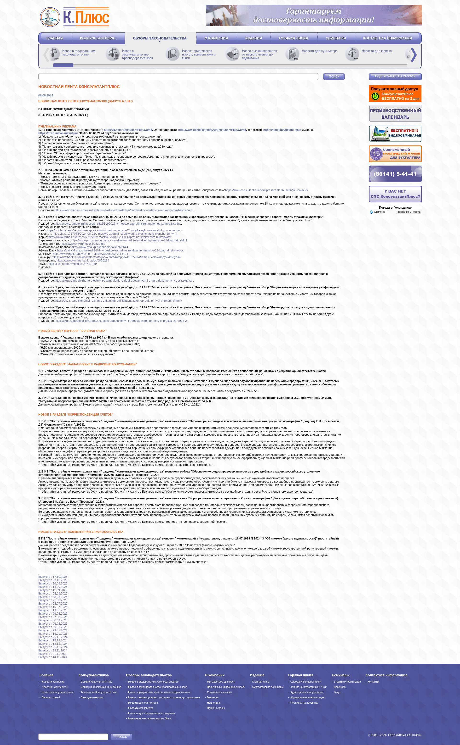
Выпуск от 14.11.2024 (52, 657)
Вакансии (212, 697)
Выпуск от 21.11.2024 (52, 654)
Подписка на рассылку (304, 702)
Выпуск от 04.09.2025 (53, 593)
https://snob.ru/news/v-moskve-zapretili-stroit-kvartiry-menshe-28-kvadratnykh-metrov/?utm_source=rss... (115, 230)
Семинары (336, 38)
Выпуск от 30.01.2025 (53, 627)
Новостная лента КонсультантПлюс (150, 718)
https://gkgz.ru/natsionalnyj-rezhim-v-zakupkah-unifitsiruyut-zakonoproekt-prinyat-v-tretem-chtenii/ (118, 300)
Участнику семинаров (347, 681)
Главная (54, 38)
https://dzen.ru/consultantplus (58, 133)
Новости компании (53, 681)
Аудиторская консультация (306, 692)
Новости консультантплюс (58, 692)
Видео (337, 692)
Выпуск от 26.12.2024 (53, 637)
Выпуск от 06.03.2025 (53, 620)
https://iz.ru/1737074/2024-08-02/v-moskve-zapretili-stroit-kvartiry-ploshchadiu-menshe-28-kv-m (115, 233)
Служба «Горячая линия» (305, 681)
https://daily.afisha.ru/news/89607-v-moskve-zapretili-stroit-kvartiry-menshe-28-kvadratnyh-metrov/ (120, 250)
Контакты (373, 681)
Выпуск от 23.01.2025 (53, 630)
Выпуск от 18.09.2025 (53, 587)
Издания (253, 38)
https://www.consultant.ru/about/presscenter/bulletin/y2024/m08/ (266, 190)
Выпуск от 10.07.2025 (53, 607)
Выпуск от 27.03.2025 (53, 617)
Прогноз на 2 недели (408, 211)
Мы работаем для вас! (220, 681)
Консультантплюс (97, 38)
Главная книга (260, 681)
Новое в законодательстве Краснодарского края (197, 54)
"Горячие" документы (55, 686)
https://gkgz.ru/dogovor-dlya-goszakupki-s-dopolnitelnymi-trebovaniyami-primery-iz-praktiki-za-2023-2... (122, 320)
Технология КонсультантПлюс (99, 692)
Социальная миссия (219, 692)
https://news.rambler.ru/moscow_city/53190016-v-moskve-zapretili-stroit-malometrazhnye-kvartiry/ (118, 223)
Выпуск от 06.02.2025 (53, 623)
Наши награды (216, 707)
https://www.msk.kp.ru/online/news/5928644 (99, 247)
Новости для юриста (140, 707)
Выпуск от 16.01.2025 (53, 633)
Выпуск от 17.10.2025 (53, 576)
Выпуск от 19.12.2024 (53, 640)
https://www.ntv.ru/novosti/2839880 (83, 243)
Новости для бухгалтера (143, 702)
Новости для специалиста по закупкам (151, 713)
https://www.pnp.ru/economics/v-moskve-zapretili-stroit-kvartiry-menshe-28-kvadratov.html (129, 240)
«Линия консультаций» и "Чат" (308, 686)
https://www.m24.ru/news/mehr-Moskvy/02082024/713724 (90, 254)
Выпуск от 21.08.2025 (53, 600)
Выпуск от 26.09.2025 (53, 583)
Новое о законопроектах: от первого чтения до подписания (320, 54)
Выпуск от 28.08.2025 (53, 597)
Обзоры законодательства (159, 38)
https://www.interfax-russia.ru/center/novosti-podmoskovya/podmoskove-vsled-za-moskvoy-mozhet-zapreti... (124, 210)
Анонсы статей (51, 697)
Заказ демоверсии (92, 697)
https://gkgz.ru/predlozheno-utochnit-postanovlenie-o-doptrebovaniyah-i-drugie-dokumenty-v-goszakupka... (124, 280)
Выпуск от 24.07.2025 (53, 603)
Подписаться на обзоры (395, 76)
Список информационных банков (101, 686)
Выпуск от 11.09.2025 (52, 590)
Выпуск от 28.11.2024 (52, 650)
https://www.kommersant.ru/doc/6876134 (83, 260)
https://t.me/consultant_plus (282, 130)
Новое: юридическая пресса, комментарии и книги (259, 54)
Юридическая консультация (307, 697)
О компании (216, 38)
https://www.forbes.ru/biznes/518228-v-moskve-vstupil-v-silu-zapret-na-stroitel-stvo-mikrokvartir (109, 237)
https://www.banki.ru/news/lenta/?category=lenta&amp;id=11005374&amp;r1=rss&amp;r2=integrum (116, 257)
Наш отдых (214, 702)
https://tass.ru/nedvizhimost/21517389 (72, 264)
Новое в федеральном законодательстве (138, 52)
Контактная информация (387, 38)
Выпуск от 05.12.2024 (53, 647)
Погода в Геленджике (395, 207)
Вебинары (340, 686)
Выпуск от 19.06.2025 (53, 610)
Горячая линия (293, 38)
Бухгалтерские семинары (267, 686)
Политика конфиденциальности (226, 686)
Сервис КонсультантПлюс (96, 681)
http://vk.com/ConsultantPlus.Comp (128, 130)
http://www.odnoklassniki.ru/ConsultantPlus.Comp (212, 130)
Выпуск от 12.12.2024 (53, 643)
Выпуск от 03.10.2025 (53, 580)
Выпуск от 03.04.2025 (53, 613)
